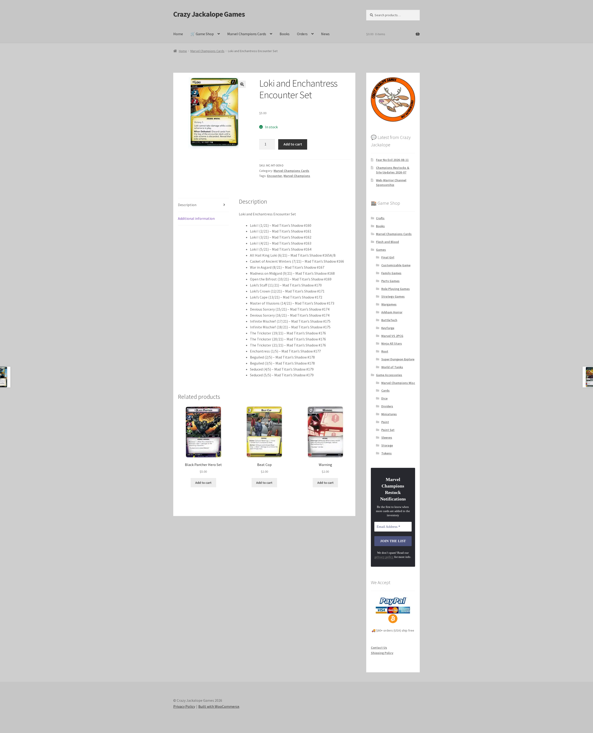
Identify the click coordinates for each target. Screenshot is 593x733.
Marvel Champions (297, 176)
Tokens (386, 453)
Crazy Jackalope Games (209, 14)
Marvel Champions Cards (246, 33)
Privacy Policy (184, 706)
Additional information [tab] (196, 218)
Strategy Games (393, 296)
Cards (385, 390)
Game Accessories (389, 375)
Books (285, 33)
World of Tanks (392, 367)
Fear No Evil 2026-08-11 (392, 160)
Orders (302, 33)
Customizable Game (395, 265)
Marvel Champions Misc (398, 383)
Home (178, 33)
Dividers (387, 406)
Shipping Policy (382, 653)
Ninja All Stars (391, 343)
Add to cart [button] (203, 483)
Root (384, 351)
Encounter (274, 176)
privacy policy (384, 557)
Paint (385, 422)
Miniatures (389, 414)
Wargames (389, 304)
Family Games (391, 273)
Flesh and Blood (387, 242)
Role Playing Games (395, 289)
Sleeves (386, 437)
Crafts (380, 218)
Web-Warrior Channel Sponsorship (391, 182)
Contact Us (379, 647)
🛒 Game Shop (202, 33)
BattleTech (389, 320)
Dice (384, 398)
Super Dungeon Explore (397, 359)
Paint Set (387, 430)
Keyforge (387, 328)
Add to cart (293, 144)
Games (381, 250)
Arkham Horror (391, 312)
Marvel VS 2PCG (392, 336)
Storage (387, 445)
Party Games (390, 281)
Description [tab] (187, 204)
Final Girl (387, 257)
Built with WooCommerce (218, 706)
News (325, 33)
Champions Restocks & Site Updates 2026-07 (392, 170)
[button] (242, 84)
